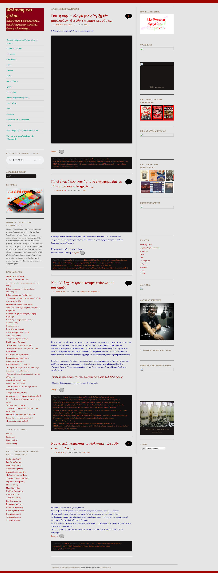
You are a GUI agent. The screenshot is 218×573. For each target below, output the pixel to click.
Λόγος (9, 109)
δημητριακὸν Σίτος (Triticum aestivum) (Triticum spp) (102, 410)
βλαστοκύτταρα (105, 405)
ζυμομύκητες (63, 415)
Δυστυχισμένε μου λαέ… (15, 361)
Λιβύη (91, 546)
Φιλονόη (86, 452)
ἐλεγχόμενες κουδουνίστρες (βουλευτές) (91, 161)
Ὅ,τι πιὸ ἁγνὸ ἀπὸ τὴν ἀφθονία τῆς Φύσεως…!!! (20, 137)
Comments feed (11, 440)
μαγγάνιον (60, 418)
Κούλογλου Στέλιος (98, 265)
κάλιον (91, 415)
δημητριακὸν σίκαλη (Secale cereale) (71, 410)
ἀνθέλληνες (93, 260)
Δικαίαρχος (144, 251)
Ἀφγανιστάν (65, 161)
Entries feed (10, 437)
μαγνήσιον (67, 418)
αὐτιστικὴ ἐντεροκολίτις (98, 400)
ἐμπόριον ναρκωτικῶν (111, 161)
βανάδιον (65, 402)
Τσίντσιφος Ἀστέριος (13, 517)
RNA (92, 397)
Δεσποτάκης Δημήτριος (14, 469)
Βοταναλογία (73, 161)
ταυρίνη (86, 423)
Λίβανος (85, 546)
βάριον (70, 402)
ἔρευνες (9, 87)
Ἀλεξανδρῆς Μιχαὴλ (13, 459)
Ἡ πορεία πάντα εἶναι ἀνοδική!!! (17, 421)
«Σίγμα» (83, 159)
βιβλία (9, 65)
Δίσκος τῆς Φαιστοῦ (13, 336)
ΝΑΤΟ (104, 164)
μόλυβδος (99, 418)
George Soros (91, 159)
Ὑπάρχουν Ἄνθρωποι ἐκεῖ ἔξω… (18, 339)
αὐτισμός (88, 400)
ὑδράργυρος (97, 423)
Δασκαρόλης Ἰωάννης (14, 465)
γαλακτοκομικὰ (75, 407)
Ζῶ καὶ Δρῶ (11, 92)
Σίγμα (88, 25)
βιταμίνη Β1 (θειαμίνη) (103, 402)
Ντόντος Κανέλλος (13, 494)
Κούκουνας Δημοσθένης (14, 507)
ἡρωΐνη (60, 164)
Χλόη (142, 271)
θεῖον (74, 415)
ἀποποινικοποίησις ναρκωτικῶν (107, 260)
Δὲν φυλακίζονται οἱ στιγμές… (17, 380)
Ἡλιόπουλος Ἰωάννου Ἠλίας (16, 475)
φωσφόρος (84, 426)
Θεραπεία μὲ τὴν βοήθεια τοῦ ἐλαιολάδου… (23, 131)
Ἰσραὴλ (80, 546)
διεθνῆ (9, 76)
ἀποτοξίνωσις (66, 400)
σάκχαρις (61, 423)
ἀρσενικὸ (75, 400)
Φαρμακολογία (73, 167)
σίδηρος (72, 423)
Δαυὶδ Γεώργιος (80, 263)
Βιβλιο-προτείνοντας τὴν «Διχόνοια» (19, 295)
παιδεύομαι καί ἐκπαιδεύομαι (18, 120)
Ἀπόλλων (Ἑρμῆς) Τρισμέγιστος (17, 332)
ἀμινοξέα (59, 400)
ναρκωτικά (97, 164)
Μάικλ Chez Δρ (76, 418)
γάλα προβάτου (65, 407)
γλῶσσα (10, 70)
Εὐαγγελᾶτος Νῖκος (67, 265)
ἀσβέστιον (81, 400)
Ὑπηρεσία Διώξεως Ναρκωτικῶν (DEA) (115, 268)
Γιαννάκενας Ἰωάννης (14, 462)
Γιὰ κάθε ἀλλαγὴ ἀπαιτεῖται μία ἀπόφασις (20, 415)
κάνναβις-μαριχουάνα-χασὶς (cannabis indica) (78, 164)
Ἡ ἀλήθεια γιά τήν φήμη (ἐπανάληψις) (19, 345)
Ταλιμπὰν (64, 167)
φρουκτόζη (76, 426)
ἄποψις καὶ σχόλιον (14, 48)
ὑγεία (9, 125)
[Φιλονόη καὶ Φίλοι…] (25, 31)
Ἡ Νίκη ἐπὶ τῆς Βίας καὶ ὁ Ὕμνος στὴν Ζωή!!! (22, 368)
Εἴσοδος (9, 434)
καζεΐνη (86, 415)
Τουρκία (63, 549)
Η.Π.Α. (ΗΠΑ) (68, 546)
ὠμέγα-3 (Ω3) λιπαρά (69, 428)
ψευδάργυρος (103, 426)
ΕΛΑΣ (97, 263)
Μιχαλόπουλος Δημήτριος (15, 482)
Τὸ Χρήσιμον (145, 261)
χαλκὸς (90, 426)
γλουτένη (93, 407)
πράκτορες (75, 268)
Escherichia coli (84, 397)
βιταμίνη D (84, 402)
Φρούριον (143, 267)
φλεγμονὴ (62, 426)
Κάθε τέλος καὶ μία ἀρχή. (15, 329)
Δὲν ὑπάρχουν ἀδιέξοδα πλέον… (17, 371)
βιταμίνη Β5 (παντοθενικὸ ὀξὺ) (89, 405)
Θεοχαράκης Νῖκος (85, 265)
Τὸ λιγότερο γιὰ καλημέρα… (16, 405)
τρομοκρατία (71, 549)
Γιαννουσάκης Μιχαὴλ (67, 263)
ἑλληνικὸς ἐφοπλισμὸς (107, 263)
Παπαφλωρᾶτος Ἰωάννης (15, 511)
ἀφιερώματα (11, 59)
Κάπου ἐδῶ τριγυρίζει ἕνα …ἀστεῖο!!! (19, 418)
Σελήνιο (67, 423)
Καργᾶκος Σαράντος (13, 501)
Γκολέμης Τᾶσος (146, 245)
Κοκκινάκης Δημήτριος (14, 504)
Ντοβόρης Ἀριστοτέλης (14, 491)
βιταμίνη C (76, 402)
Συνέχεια (57, 151)
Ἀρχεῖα (142, 448)
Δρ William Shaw (77, 413)
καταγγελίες (11, 103)
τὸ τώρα (99, 268)
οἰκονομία (10, 114)
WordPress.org (11, 443)
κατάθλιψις (97, 415)
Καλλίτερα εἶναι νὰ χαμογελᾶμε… (18, 355)
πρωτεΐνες (62, 421)
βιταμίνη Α (91, 402)
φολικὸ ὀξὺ (69, 426)
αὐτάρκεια (11, 54)
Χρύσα (142, 274)
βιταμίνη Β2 (66, 405)
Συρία (59, 549)
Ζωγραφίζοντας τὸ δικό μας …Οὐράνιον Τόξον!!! (23, 396)
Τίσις (142, 257)
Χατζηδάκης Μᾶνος (13, 498)
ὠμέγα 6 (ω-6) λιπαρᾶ (115, 426)
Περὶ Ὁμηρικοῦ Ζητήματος (16, 342)
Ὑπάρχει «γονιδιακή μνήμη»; (16, 393)
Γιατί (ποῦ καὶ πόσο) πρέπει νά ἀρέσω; (19, 304)
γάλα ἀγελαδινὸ (115, 405)
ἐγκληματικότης (90, 263)
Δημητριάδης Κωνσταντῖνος (16, 472)
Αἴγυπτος (103, 543)
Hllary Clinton (95, 543)
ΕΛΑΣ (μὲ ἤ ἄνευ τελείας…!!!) (17, 280)
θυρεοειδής (80, 415)
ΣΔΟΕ (81, 268)
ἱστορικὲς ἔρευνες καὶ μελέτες (18, 98)
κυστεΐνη (119, 415)
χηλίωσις (95, 426)
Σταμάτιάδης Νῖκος (89, 268)
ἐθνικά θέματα (12, 81)
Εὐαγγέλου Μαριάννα (90, 292)
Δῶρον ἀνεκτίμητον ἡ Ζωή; (16, 383)
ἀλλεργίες (97, 397)
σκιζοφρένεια (80, 423)
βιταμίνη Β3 (74, 405)
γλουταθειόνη (85, 407)
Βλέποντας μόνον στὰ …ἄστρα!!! (18, 364)
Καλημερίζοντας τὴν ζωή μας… (17, 358)
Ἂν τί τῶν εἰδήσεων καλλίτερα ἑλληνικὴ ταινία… (22, 41)
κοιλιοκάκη (113, 415)
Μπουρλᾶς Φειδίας (13, 488)
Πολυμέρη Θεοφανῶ (13, 514)
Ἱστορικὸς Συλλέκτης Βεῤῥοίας (17, 478)
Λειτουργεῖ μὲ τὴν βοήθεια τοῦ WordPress (66, 567)
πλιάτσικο (68, 268)
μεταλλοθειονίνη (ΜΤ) (88, 418)
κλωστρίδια (105, 415)
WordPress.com (105, 567)
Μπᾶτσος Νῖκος (12, 485)
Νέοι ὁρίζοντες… (12, 326)
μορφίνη (105, 418)
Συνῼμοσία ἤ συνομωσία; (15, 276)
